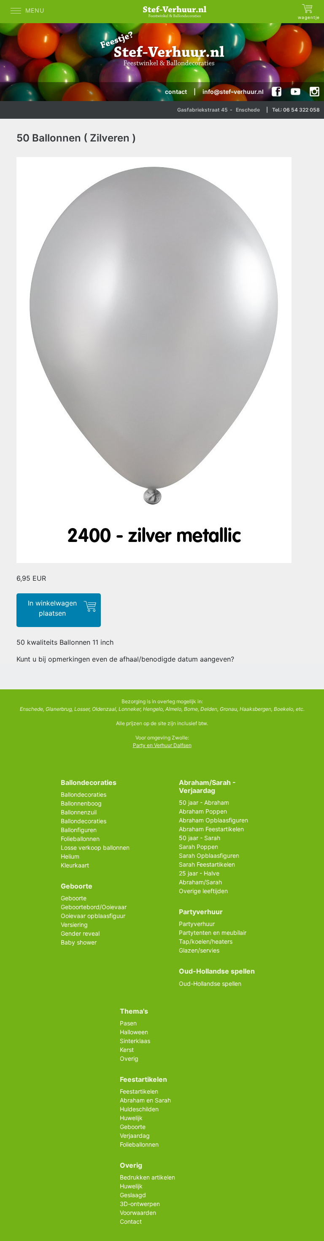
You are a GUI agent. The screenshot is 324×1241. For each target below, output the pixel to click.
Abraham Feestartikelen (211, 829)
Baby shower (79, 942)
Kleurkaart (75, 865)
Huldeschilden (139, 1109)
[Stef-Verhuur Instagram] (314, 91)
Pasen (128, 1023)
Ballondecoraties (83, 794)
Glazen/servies (199, 950)
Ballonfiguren (79, 829)
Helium (70, 856)
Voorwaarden (138, 1212)
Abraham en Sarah (145, 1100)
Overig (129, 1058)
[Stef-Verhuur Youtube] (295, 91)
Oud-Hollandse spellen (210, 983)
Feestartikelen (139, 1091)
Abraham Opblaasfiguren (213, 820)
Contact (131, 1221)
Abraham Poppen (203, 811)
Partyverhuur (197, 923)
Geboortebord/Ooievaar (94, 906)
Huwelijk (131, 1117)
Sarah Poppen (198, 846)
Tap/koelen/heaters (205, 941)
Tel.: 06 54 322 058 (296, 110)
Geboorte (73, 898)
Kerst (127, 1049)
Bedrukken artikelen (147, 1177)
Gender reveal (80, 933)
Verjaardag (135, 1135)
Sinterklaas (135, 1040)
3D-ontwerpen (140, 1203)
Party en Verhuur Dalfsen (162, 745)
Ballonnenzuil (79, 812)
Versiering (74, 924)
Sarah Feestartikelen (207, 864)
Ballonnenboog (81, 803)
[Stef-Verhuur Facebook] (276, 91)
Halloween (134, 1032)
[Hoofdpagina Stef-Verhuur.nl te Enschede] (177, 11)
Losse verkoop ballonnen (95, 847)
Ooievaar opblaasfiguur (93, 915)
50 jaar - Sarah (199, 837)
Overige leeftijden (203, 890)
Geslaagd (133, 1194)
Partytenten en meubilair (212, 932)
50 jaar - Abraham (204, 802)
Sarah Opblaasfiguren (209, 855)
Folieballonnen (80, 838)
